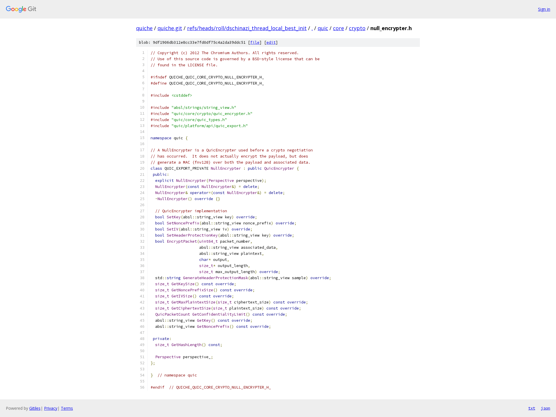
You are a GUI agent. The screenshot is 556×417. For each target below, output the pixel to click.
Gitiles (35, 408)
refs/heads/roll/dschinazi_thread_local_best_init (247, 28)
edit (271, 42)
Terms (67, 408)
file (254, 42)
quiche (144, 28)
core (338, 28)
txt (531, 408)
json (545, 408)
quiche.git (170, 28)
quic (323, 28)
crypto (357, 28)
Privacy (50, 408)
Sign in (544, 9)
